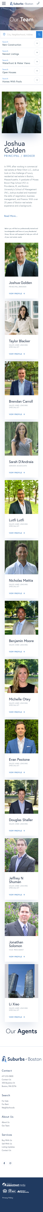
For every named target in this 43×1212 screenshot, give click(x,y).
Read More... (11, 216)
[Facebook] (4, 1163)
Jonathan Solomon (16, 944)
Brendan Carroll (21, 401)
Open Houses (9, 72)
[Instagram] (10, 1163)
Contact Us (6, 1079)
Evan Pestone (19, 759)
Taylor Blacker (19, 341)
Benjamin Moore (21, 640)
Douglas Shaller (21, 819)
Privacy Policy (7, 1198)
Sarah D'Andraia (21, 461)
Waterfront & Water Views (16, 63)
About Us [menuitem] (5, 1122)
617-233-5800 (7, 1076)
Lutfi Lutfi (16, 520)
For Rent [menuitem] (5, 1104)
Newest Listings (10, 54)
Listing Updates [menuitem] (8, 1147)
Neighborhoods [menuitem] (8, 1107)
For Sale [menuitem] (5, 1101)
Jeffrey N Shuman (16, 880)
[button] (39, 34)
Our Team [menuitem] (5, 1125)
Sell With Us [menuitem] (7, 1143)
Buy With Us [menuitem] (7, 1140)
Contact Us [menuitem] (6, 1150)
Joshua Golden (20, 282)
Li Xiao (14, 1004)
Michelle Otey (19, 699)
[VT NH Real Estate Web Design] (21, 1184)
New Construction (11, 44)
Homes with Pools (12, 81)
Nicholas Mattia (21, 580)
